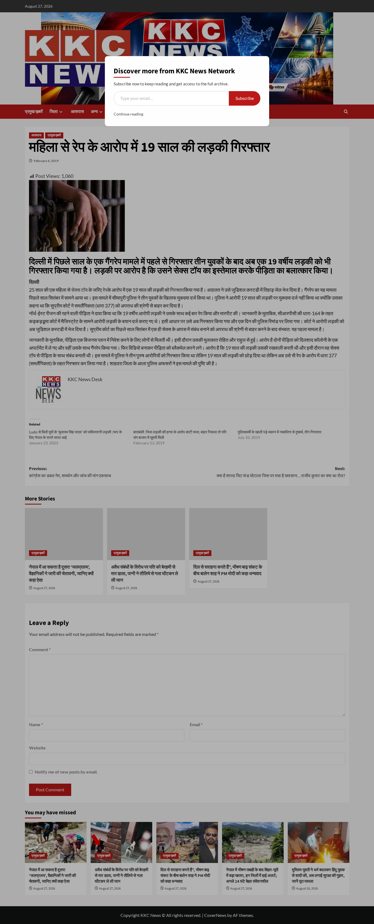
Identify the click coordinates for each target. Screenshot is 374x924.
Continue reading (128, 114)
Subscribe (244, 98)
